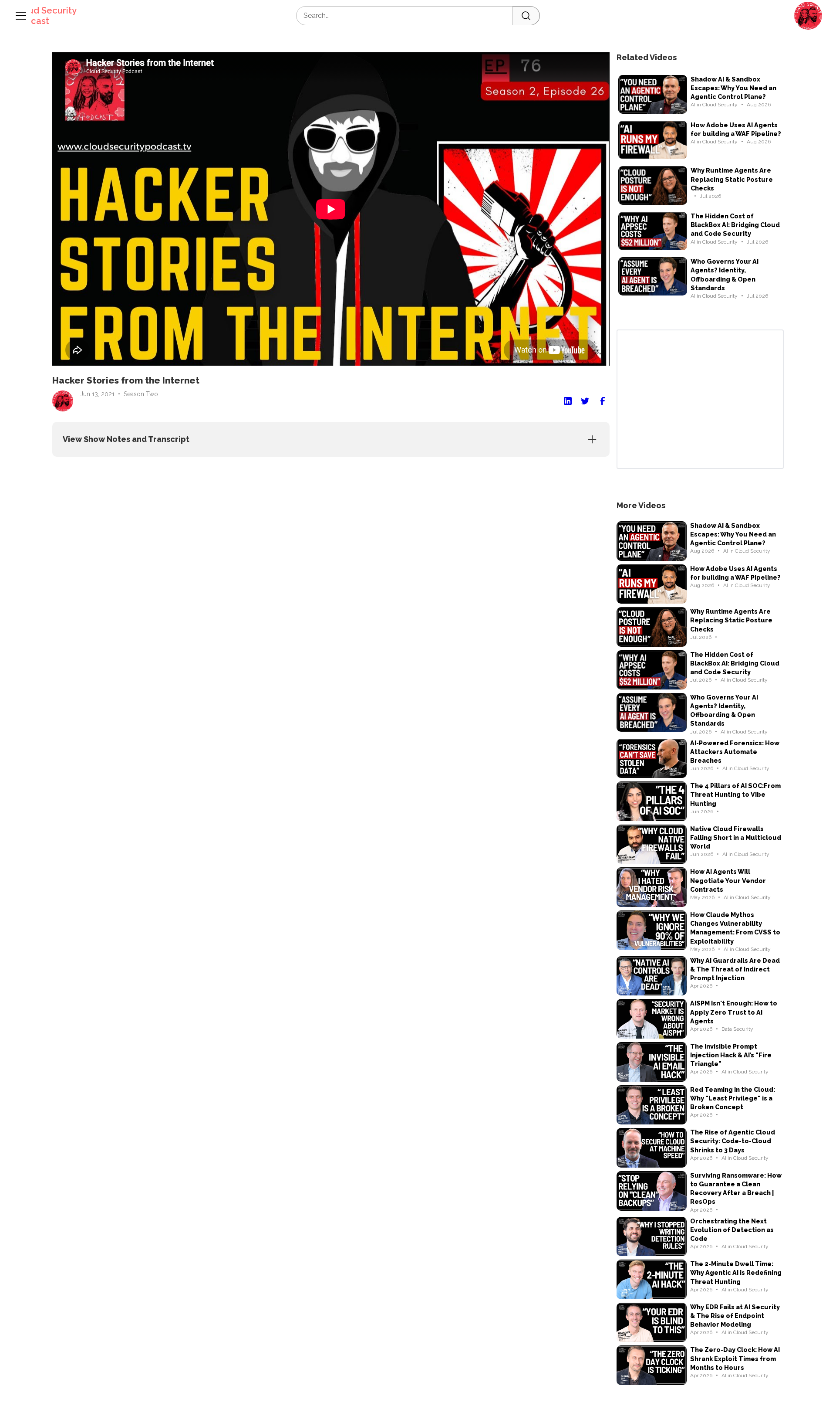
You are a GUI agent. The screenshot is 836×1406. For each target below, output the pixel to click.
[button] (808, 16)
